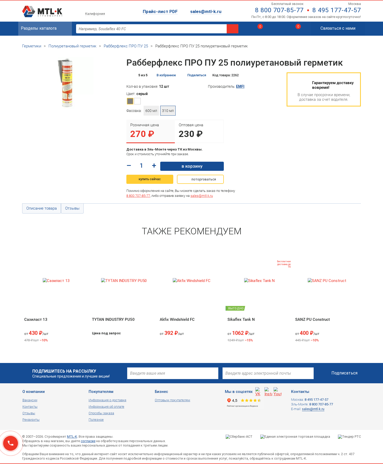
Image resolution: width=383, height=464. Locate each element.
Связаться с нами (337, 28)
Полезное (96, 420)
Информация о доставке (107, 400)
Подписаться (344, 373)
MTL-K (72, 436)
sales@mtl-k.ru (205, 11)
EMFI (240, 86)
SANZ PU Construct (312, 319)
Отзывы (28, 413)
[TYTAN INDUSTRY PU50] (123, 281)
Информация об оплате (106, 407)
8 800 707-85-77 (279, 10)
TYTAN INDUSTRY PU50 (113, 319)
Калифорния (95, 14)
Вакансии (29, 400)
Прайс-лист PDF (160, 11)
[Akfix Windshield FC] (191, 281)
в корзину (192, 166)
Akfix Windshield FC (177, 319)
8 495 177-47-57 (336, 10)
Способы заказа (101, 413)
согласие (88, 441)
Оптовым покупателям (172, 400)
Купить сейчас (150, 179)
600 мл (151, 111)
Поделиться (196, 75)
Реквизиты (31, 420)
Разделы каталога (39, 28)
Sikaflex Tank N (241, 319)
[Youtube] (277, 391)
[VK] (259, 391)
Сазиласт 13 (35, 319)
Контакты (30, 407)
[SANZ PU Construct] (327, 281)
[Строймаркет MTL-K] (42, 8)
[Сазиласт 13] (56, 281)
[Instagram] (268, 391)
